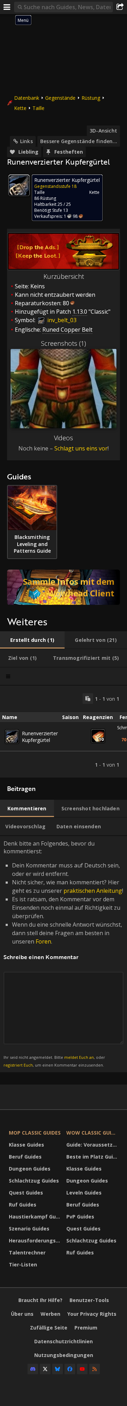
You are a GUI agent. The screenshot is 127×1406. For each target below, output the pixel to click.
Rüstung (90, 97)
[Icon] (19, 185)
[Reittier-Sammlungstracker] (63, 587)
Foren (43, 941)
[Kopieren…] (88, 698)
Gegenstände (60, 97)
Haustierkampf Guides (36, 1216)
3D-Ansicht (103, 130)
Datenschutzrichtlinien (63, 1341)
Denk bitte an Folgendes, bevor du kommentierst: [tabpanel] (63, 954)
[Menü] (7, 7)
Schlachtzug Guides (34, 1180)
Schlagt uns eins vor (81, 448)
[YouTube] (82, 1369)
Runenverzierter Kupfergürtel (40, 736)
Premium (85, 1327)
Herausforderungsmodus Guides (36, 1240)
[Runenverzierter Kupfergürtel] (12, 736)
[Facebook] (70, 1369)
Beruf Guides (25, 1156)
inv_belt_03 (61, 320)
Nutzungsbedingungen (63, 1355)
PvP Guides (80, 1216)
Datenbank (26, 97)
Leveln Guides (84, 1192)
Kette (20, 108)
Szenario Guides (29, 1228)
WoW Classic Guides (93, 1132)
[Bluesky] (57, 1369)
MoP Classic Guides (35, 1132)
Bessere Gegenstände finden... (78, 141)
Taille (38, 108)
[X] (45, 1369)
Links (26, 141)
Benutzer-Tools (89, 1300)
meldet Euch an (79, 1057)
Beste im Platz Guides (93, 1156)
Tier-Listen (23, 1264)
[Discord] (33, 1369)
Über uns (22, 1313)
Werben (50, 1313)
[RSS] (94, 1369)
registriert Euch (18, 1065)
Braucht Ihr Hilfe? (40, 1300)
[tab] (32, 640)
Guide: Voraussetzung (93, 1144)
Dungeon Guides (29, 1168)
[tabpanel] (63, 732)
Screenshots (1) (63, 343)
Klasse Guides (26, 1144)
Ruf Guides (22, 1204)
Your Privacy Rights (91, 1313)
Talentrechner (27, 1252)
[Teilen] (120, 7)
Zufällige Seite (48, 1327)
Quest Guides (26, 1192)
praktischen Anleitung (93, 891)
